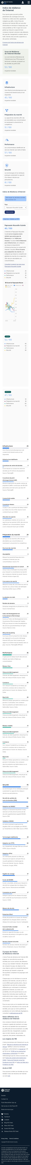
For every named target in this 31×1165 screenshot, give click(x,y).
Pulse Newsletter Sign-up (8, 1103)
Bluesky (6, 1114)
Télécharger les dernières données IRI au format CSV (15, 198)
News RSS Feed (8, 1126)
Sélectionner (9, 212)
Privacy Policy (4, 1138)
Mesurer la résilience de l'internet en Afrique (15, 1046)
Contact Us (4, 1099)
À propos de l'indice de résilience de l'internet (13, 43)
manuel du (22, 1049)
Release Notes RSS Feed (11, 1131)
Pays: (6, 204)
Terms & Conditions (14, 1138)
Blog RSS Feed (8, 1123)
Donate (3, 1096)
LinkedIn (6, 1120)
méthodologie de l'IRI (16, 1013)
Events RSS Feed (9, 1128)
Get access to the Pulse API (9, 1106)
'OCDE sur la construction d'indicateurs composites (14, 1052)
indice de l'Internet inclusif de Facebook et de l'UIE (13, 1061)
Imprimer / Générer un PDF (11, 219)
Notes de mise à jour (7, 1110)
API (9, 1076)
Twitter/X (7, 1117)
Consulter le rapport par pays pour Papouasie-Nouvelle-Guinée (15, 265)
